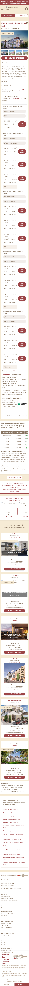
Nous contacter (5, 908)
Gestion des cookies (6, 906)
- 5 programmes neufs (11, 854)
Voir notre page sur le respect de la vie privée (11, 979)
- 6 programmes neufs (12, 839)
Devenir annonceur (6, 923)
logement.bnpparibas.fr (20, 416)
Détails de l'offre (15, 554)
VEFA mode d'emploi (6, 937)
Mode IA (22, 15)
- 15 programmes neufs (11, 809)
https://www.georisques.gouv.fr (13, 394)
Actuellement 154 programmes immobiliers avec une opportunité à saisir (14, 490)
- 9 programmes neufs (11, 822)
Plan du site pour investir (7, 885)
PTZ (14, 371)
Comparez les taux (15, 477)
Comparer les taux (11, 116)
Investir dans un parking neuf (8, 939)
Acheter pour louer (6, 950)
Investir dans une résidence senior (10, 944)
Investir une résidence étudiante (9, 943)
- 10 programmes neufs (12, 816)
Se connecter (4, 925)
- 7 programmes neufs (10, 831)
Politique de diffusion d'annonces (9, 900)
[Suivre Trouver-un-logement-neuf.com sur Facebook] (1, 880)
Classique (9, 15)
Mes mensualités (10, 111)
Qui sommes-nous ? (6, 904)
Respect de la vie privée (7, 898)
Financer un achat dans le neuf (9, 941)
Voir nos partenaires (6, 927)
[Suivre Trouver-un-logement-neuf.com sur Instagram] (4, 880)
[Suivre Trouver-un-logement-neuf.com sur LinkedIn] (7, 880)
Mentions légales (5, 896)
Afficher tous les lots (10, 187)
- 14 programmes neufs (12, 812)
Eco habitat (4, 915)
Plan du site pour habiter (7, 883)
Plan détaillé (22, 124)
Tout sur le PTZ (5, 935)
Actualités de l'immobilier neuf (8, 913)
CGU (2, 902)
